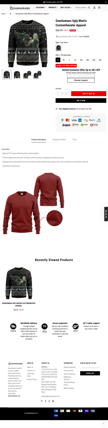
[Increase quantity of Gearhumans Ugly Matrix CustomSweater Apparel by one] (66, 93)
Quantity (58, 89)
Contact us (30, 371)
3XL (87, 60)
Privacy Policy (32, 379)
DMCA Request (69, 388)
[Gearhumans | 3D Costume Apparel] (20, 7)
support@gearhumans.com (50, 396)
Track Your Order (30, 375)
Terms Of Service (69, 374)
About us (30, 367)
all (10, 14)
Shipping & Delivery (67, 378)
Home (3, 14)
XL (75, 60)
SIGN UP (90, 373)
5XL (100, 60)
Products (52, 8)
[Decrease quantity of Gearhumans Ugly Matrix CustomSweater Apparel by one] (58, 93)
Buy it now (81, 101)
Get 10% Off (106, 214)
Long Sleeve (58, 48)
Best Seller (65, 8)
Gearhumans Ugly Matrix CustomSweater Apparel (18, 304)
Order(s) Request (69, 367)
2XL (81, 60)
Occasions (40, 8)
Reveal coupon (81, 80)
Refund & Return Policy (69, 383)
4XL (94, 60)
